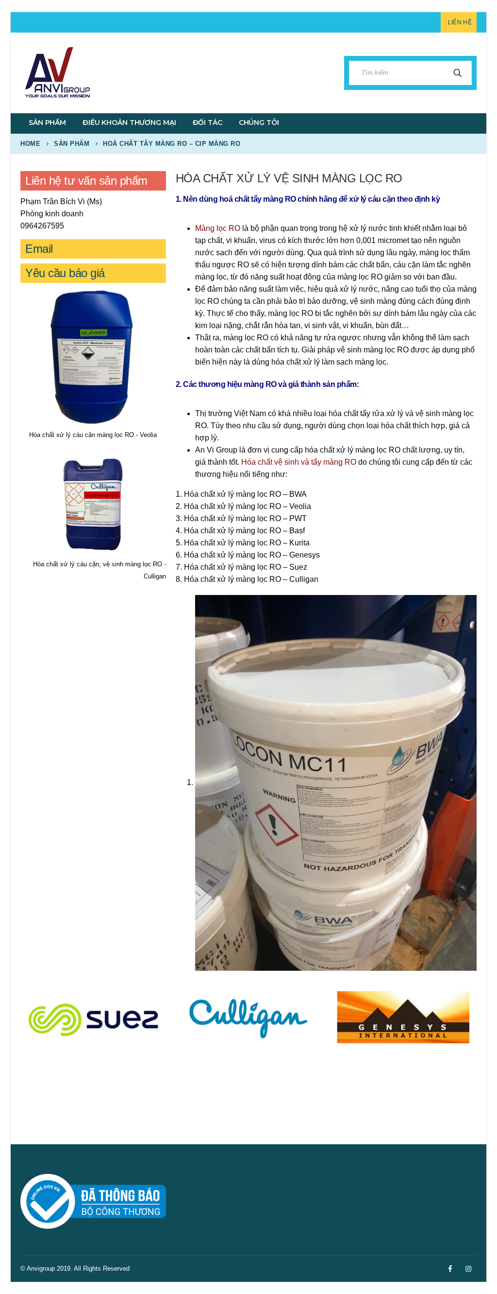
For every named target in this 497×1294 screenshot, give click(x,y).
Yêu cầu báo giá (65, 273)
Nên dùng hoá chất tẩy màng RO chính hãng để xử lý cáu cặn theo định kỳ (311, 199)
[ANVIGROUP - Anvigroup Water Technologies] (56, 73)
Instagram (468, 1268)
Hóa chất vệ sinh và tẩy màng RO (298, 462)
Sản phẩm (47, 122)
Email (39, 248)
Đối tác (207, 122)
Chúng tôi (259, 122)
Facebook (450, 1268)
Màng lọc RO (217, 228)
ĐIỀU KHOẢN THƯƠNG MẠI (129, 122)
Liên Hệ (460, 22)
